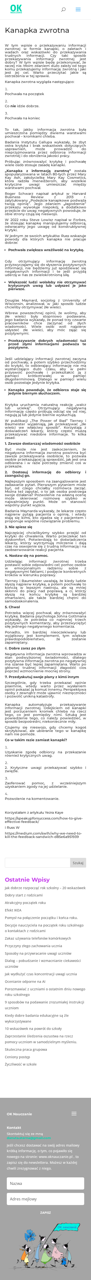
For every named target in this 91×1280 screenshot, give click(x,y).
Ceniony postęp (17, 1057)
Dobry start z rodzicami (24, 895)
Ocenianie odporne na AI (25, 981)
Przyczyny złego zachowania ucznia (33, 946)
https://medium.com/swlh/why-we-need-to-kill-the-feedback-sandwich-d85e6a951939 (43, 835)
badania (21, 320)
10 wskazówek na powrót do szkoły (33, 1028)
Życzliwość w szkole (21, 1064)
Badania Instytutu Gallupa (28, 142)
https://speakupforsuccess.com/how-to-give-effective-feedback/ (44, 820)
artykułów (51, 236)
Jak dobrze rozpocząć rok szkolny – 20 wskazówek (45, 888)
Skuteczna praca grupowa (26, 1049)
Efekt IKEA (13, 910)
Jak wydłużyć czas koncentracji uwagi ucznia (41, 974)
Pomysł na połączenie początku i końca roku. (41, 917)
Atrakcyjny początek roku (25, 902)
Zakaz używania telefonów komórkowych (38, 938)
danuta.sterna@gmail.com (29, 1138)
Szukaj (78, 863)
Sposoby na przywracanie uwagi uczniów (38, 953)
